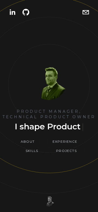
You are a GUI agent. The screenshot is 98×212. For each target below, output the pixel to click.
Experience (65, 141)
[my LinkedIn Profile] (12, 12)
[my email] (86, 12)
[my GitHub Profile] (26, 12)
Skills (32, 151)
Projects (66, 151)
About (28, 141)
